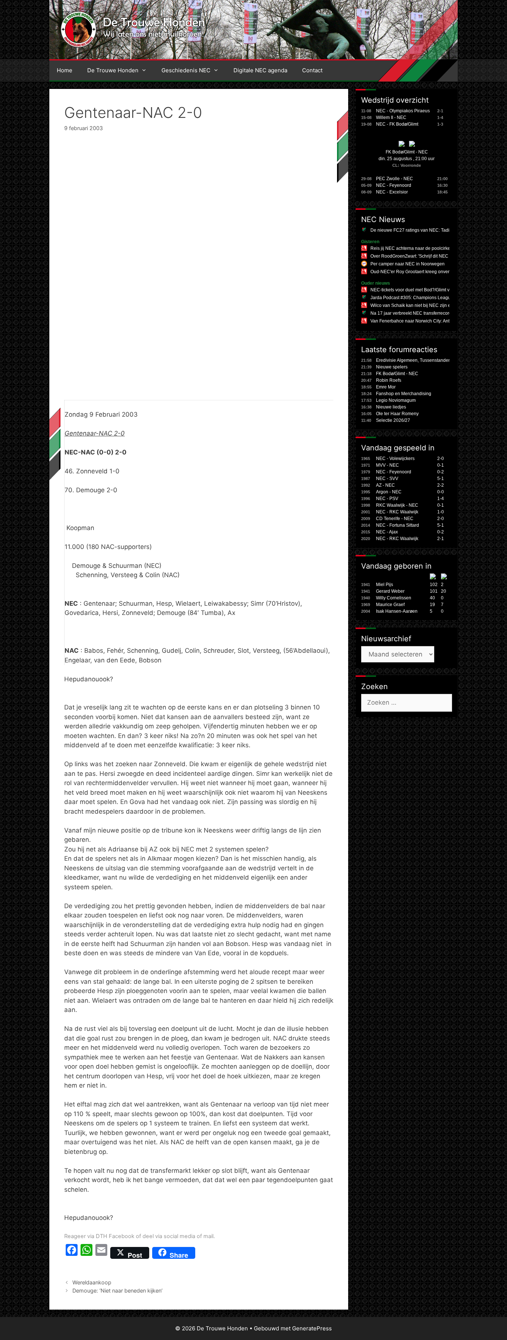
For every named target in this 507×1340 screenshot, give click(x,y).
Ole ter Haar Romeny (397, 413)
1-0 (440, 512)
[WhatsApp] (86, 1253)
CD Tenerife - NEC (394, 518)
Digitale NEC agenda (260, 70)
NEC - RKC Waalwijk (397, 512)
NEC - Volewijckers (395, 458)
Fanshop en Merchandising (403, 393)
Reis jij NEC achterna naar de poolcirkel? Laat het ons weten (431, 248)
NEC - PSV (387, 498)
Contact (312, 70)
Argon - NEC (389, 491)
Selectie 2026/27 (393, 420)
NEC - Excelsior (392, 192)
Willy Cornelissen (393, 597)
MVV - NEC (387, 465)
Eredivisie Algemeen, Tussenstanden (413, 360)
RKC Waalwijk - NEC (397, 505)
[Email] (101, 1253)
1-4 (440, 498)
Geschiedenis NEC (185, 70)
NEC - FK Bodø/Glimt (397, 124)
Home (64, 70)
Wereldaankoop (91, 1282)
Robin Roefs (388, 380)
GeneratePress (312, 1328)
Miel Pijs (384, 584)
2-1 (440, 538)
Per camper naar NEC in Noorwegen (407, 264)
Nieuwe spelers (392, 367)
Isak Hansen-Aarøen (397, 611)
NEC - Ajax (387, 532)
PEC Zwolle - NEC (394, 178)
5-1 (440, 478)
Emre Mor (386, 387)
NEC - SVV (387, 478)
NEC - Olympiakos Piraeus (403, 110)
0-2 (440, 471)
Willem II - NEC (391, 117)
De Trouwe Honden (112, 70)
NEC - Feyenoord (393, 185)
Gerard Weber (390, 591)
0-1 (440, 465)
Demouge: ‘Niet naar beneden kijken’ (117, 1290)
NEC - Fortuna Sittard (397, 525)
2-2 (440, 485)
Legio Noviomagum (396, 400)
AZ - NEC (385, 485)
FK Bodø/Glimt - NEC (407, 152)
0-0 (440, 491)
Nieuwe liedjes (391, 407)
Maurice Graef (390, 604)
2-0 (440, 458)
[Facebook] (71, 1253)
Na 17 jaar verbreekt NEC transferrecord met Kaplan (423, 313)
